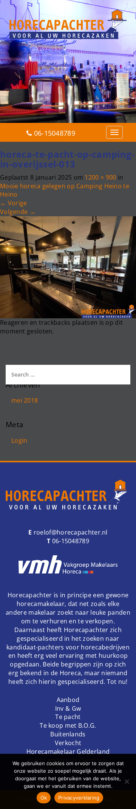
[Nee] (126, 781)
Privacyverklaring (78, 798)
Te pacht (67, 717)
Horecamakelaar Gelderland (68, 751)
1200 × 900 (100, 177)
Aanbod (68, 700)
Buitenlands (67, 734)
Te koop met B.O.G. (68, 725)
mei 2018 (24, 400)
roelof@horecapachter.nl (70, 532)
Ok (43, 798)
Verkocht (68, 743)
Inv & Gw (68, 708)
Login (19, 440)
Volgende (18, 212)
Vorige (13, 203)
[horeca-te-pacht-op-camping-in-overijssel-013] (68, 266)
